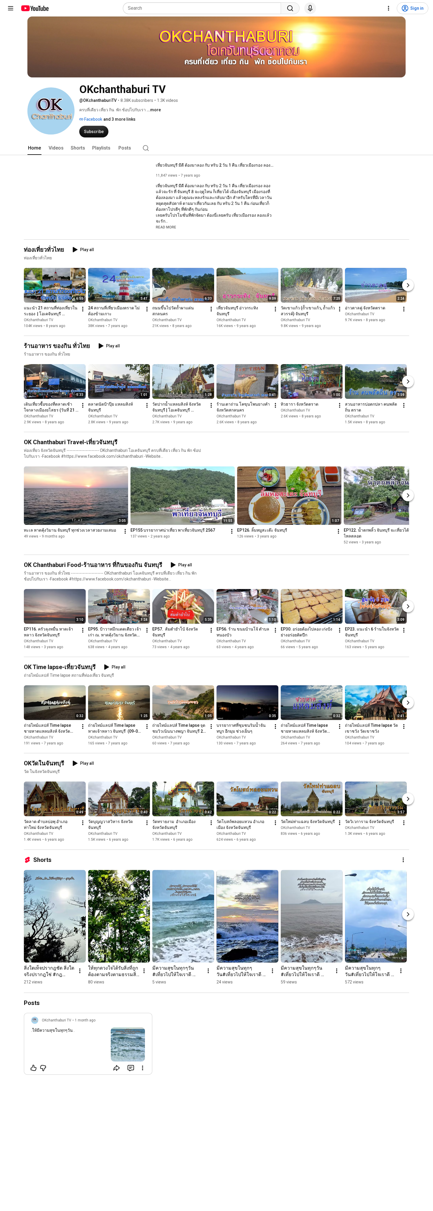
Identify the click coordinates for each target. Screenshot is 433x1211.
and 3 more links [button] (119, 119)
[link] (88, 1045)
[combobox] (204, 8)
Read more (166, 227)
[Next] (408, 285)
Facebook (92, 119)
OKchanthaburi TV (38, 320)
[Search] (290, 8)
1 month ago (85, 1020)
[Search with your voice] (310, 8)
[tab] (34, 148)
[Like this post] (33, 1068)
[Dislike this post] (43, 1068)
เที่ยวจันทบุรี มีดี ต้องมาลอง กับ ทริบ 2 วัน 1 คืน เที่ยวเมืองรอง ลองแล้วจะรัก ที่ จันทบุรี (215, 165)
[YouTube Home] (34, 8)
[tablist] (216, 148)
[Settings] (388, 8)
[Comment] (131, 1068)
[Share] (117, 1068)
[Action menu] (142, 1068)
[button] (166, 227)
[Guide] (10, 8)
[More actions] (83, 309)
